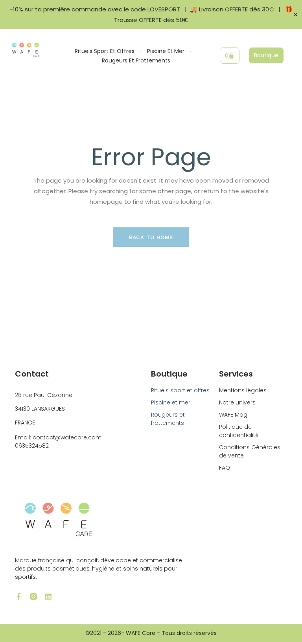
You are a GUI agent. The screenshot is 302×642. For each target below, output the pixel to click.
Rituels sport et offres (104, 51)
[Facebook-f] (18, 596)
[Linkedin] (48, 596)
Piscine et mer (165, 51)
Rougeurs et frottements (136, 60)
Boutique (169, 373)
